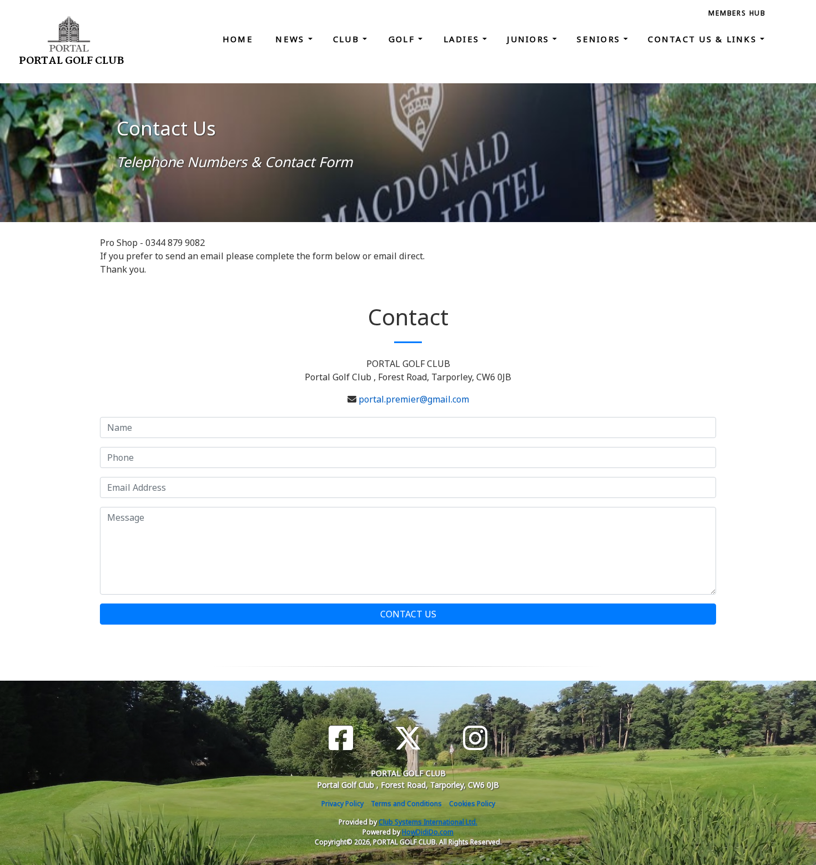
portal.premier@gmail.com (414, 399)
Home (238, 38)
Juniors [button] (529, 38)
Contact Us (408, 614)
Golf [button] (403, 38)
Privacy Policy (342, 803)
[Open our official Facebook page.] (341, 738)
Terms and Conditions (406, 803)
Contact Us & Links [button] (704, 38)
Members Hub (737, 13)
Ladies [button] (463, 38)
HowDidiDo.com (428, 832)
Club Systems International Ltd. (428, 822)
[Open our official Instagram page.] (475, 738)
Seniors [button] (600, 38)
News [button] (291, 38)
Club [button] (347, 38)
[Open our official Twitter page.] (408, 738)
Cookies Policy (472, 803)
